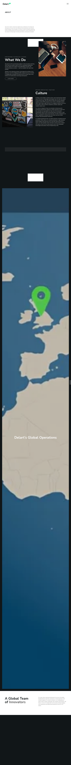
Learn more (11, 78)
